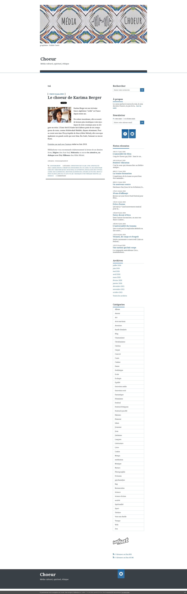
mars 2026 (117, 277)
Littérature (119, 443)
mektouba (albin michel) (74, 172)
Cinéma (118, 346)
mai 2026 (116, 271)
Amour (117, 313)
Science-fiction (120, 496)
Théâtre (118, 512)
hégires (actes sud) (89, 172)
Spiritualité (95, 166)
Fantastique (119, 395)
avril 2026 (116, 274)
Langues (118, 439)
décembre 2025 (118, 286)
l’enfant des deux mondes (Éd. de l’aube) (75, 168)
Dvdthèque (119, 370)
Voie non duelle (120, 517)
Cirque (117, 350)
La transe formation (122, 173)
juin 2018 (60, 174)
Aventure (118, 325)
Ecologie (118, 378)
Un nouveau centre (122, 184)
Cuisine (117, 362)
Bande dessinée (121, 330)
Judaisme (118, 435)
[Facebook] (125, 133)
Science (118, 492)
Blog (116, 334)
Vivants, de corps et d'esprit (126, 236)
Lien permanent (54, 166)
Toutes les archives (120, 296)
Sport (117, 508)
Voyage (117, 521)
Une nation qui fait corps (124, 247)
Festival (118, 403)
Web (116, 525)
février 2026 (117, 280)
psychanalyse (120, 480)
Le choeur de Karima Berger (74, 97)
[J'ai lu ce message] (185, 592)
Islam (84, 166)
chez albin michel (58, 172)
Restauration (119, 488)
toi (90, 168)
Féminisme (119, 399)
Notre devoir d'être (122, 215)
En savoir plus (126, 592)
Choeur (48, 59)
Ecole (117, 374)
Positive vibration (121, 163)
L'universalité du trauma (124, 226)
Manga (117, 456)
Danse (117, 366)
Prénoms (118, 476)
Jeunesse (118, 427)
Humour (118, 419)
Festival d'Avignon (121, 407)
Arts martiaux (120, 321)
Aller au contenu (7, 2)
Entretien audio (121, 386)
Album (117, 309)
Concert (118, 354)
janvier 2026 (117, 283)
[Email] (132, 133)
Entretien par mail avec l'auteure (59, 144)
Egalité (117, 382)
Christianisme (120, 342)
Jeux (116, 431)
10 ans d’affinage (120, 193)
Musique (118, 464)
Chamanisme (120, 338)
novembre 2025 (118, 289)
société (117, 500)
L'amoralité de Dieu (122, 154)
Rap (116, 484)
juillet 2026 (117, 265)
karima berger (57, 168)
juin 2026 (116, 268)
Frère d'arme (119, 204)
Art (116, 317)
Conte (117, 358)
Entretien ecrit (76, 166)
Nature (117, 468)
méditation (119, 460)
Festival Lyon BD (121, 411)
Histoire (118, 415)
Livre (88, 166)
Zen (116, 529)
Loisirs (117, 451)
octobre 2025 (118, 292)
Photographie (120, 472)
